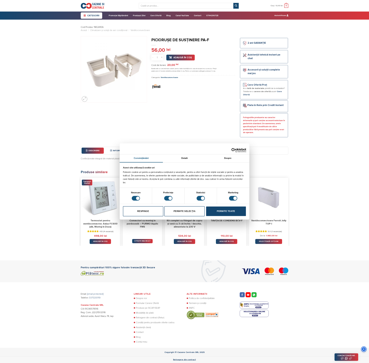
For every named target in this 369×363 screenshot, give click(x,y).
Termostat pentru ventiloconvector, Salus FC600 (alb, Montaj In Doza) (100, 223)
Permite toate (226, 211)
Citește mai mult (142, 241)
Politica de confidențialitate (202, 298)
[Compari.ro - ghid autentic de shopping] (202, 315)
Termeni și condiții (197, 303)
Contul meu (141, 342)
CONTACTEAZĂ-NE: (346, 356)
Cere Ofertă (155, 16)
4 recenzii (108, 232)
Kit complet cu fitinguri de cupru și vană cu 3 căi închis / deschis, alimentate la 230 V (184, 223)
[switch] (168, 198)
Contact (197, 16)
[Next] (288, 210)
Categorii (93, 15)
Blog (168, 16)
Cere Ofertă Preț (257, 85)
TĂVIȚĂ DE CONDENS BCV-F (227, 220)
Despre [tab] (227, 158)
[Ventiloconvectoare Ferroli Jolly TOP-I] (268, 197)
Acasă (84, 30)
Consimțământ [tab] (141, 158)
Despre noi (141, 298)
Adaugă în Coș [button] (100, 241)
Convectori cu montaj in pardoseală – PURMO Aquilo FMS (142, 223)
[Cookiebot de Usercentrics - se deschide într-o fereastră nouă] (233, 149)
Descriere (94, 151)
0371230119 (94, 298)
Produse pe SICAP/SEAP (148, 308)
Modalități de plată (145, 313)
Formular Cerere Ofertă (147, 303)
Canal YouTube (182, 16)
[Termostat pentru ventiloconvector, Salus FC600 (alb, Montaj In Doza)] (100, 197)
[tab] (93, 151)
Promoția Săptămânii (118, 16)
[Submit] (236, 6)
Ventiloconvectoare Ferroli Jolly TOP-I (268, 222)
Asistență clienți (143, 327)
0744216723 (212, 16)
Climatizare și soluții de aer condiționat (108, 30)
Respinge (143, 211)
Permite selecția (184, 211)
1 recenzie (276, 232)
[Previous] (81, 210)
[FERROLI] (156, 86)
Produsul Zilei (139, 16)
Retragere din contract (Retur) (150, 317)
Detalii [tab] (184, 158)
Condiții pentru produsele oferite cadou (155, 322)
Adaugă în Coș (182, 57)
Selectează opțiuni (268, 241)
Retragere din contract (184, 360)
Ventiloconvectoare (140, 30)
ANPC (192, 308)
